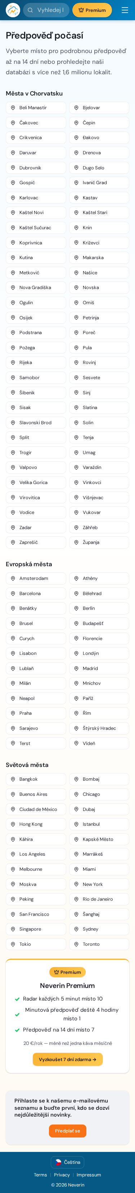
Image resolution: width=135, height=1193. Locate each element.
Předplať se (67, 1131)
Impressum (89, 1175)
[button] (122, 10)
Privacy (62, 1175)
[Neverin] (13, 10)
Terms (40, 1175)
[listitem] (36, 108)
